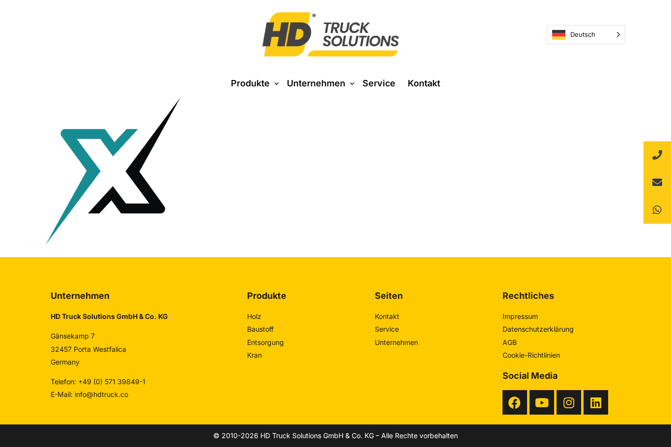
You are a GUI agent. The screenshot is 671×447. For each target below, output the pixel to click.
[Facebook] (515, 402)
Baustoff (260, 329)
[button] (657, 210)
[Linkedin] (596, 402)
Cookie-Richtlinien (531, 355)
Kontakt (387, 316)
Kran (254, 355)
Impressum (520, 316)
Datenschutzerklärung (538, 329)
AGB (510, 342)
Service (387, 329)
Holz (254, 316)
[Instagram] (569, 402)
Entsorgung (265, 342)
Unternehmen (396, 342)
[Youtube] (542, 402)
